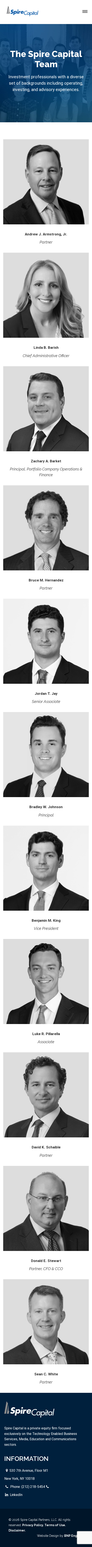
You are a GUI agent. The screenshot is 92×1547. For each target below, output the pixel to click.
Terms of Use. (55, 1525)
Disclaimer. (17, 1530)
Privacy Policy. (33, 1525)
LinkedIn (16, 1495)
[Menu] (85, 11)
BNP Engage (73, 1535)
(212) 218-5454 (33, 1487)
